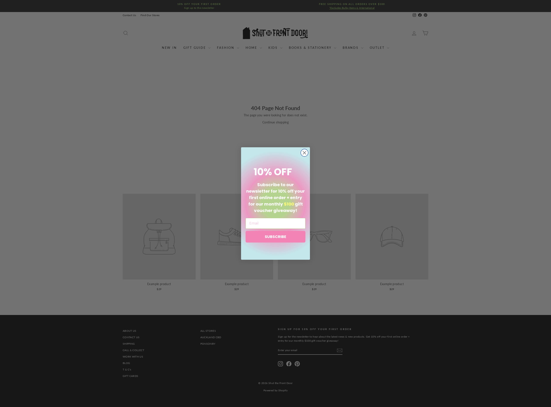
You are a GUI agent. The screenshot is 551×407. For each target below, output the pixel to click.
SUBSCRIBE (275, 236)
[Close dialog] (304, 153)
